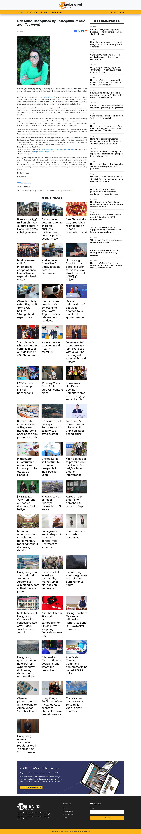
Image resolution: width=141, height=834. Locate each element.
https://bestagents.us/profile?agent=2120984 (58, 149)
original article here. (66, 191)
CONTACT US (57, 12)
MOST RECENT (32, 12)
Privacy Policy (68, 811)
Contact (66, 817)
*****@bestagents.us (24, 183)
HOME (21, 12)
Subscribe (106, 818)
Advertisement (68, 814)
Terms (65, 808)
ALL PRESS (45, 12)
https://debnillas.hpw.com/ (44, 151)
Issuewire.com (49, 97)
